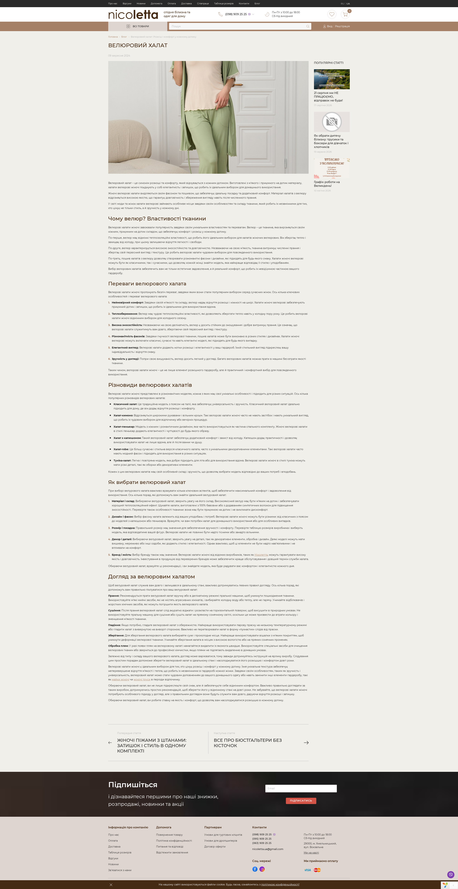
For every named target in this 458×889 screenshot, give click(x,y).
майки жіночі (120, 679)
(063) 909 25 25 (261, 843)
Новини (141, 3)
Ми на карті (311, 852)
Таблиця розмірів (223, 3)
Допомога (156, 3)
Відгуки (127, 3)
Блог (257, 3)
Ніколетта (261, 554)
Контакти (244, 3)
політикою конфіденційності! (280, 884)
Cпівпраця (203, 3)
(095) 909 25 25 (261, 838)
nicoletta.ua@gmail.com (267, 849)
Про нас (112, 3)
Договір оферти (215, 846)
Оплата (172, 3)
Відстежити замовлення (172, 852)
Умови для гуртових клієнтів (223, 834)
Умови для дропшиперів (220, 840)
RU (342, 3)
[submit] (307, 26)
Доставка (186, 3)
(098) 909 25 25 (236, 14)
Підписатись (301, 800)
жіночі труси (142, 679)
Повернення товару (169, 834)
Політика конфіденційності (174, 840)
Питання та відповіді (169, 846)
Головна (113, 36)
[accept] (111, 884)
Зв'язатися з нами (119, 870)
